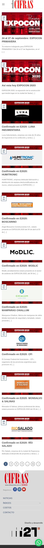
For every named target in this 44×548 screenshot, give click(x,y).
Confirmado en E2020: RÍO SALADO (17, 444)
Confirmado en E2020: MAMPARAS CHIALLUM (15, 309)
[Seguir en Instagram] (19, 489)
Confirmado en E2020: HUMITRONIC (15, 173)
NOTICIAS (7, 498)
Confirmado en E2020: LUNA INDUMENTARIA (18, 128)
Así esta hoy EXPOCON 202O (19, 85)
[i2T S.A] (27, 533)
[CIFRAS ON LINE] (22, 4)
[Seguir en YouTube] (24, 489)
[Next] (38, 464)
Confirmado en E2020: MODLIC (20, 265)
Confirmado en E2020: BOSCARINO (15, 220)
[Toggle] (40, 502)
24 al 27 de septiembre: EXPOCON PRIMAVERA (22, 40)
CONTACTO (8, 512)
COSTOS (7, 508)
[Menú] (3, 4)
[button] (38, 542)
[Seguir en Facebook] (15, 489)
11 (33, 464)
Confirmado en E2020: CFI (17, 354)
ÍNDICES (7, 503)
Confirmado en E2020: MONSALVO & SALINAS (22, 400)
